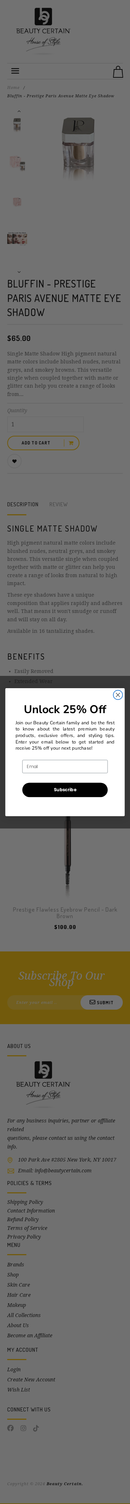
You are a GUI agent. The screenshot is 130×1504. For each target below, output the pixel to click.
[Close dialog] (118, 694)
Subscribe (65, 790)
